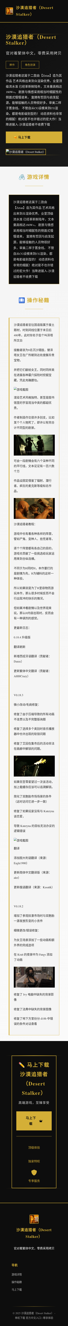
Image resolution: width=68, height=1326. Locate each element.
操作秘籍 (17, 1282)
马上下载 (17, 1289)
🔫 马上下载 (21, 137)
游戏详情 (17, 1274)
